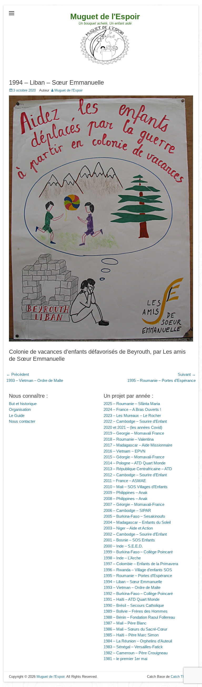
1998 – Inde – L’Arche (122, 558)
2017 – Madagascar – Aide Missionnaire (138, 445)
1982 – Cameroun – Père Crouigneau (136, 653)
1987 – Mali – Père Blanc (125, 623)
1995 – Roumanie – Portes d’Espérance (138, 575)
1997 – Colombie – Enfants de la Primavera (141, 563)
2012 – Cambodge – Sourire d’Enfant (135, 475)
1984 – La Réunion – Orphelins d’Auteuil (138, 641)
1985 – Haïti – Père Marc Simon (131, 635)
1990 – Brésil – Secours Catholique (134, 605)
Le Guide (16, 415)
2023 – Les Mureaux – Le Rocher (132, 415)
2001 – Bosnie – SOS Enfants (129, 540)
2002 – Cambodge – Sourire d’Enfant (135, 534)
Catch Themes (182, 677)
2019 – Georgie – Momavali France (134, 433)
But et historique (23, 403)
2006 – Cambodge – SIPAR (127, 510)
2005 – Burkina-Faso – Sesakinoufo (134, 516)
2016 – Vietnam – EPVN (124, 451)
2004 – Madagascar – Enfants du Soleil (137, 522)
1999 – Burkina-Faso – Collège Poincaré (138, 552)
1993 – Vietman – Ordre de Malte (132, 587)
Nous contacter (22, 421)
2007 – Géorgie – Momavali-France (134, 504)
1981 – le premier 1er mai (125, 658)
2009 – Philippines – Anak (126, 492)
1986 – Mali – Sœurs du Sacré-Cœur (135, 629)
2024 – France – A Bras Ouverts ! (132, 409)
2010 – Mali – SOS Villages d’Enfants (136, 486)
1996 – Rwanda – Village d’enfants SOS (138, 570)
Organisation (20, 409)
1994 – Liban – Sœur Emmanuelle (133, 581)
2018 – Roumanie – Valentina (129, 439)
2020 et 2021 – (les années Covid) (133, 427)
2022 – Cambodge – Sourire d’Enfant (135, 421)
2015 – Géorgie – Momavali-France (134, 457)
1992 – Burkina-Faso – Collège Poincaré (138, 593)
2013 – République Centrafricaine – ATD (138, 469)
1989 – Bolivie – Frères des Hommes (136, 611)
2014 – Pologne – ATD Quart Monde (134, 463)
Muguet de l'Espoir (105, 16)
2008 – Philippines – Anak (126, 498)
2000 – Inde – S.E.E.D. (123, 546)
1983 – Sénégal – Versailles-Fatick (133, 647)
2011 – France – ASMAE (125, 480)
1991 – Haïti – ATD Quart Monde (131, 599)
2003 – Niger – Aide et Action (128, 528)
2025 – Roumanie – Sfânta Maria (132, 403)
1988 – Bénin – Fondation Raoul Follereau (139, 617)
